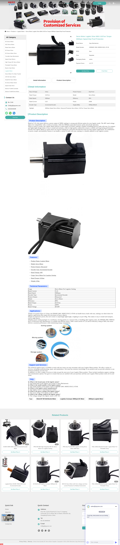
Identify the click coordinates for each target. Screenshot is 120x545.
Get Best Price (85, 71)
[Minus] (116, 506)
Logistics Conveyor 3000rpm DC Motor (72, 399)
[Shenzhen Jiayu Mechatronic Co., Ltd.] (11, 3)
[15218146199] (49, 531)
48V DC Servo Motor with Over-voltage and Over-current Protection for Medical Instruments (75, 484)
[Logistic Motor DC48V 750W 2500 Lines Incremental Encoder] (15, 470)
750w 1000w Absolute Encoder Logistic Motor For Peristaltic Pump (104, 447)
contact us (85, 3)
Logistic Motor (20, 31)
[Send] (116, 542)
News (6, 518)
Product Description (64, 80)
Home (53, 3)
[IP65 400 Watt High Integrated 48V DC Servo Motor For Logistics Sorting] (45, 432)
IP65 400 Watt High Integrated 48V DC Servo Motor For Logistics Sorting (45, 447)
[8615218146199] (45, 531)
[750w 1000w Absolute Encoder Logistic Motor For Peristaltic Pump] (104, 432)
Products (13, 31)
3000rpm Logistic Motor (96, 399)
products (68, 3)
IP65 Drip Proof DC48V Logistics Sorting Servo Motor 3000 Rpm (75, 447)
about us (60, 3)
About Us (8, 512)
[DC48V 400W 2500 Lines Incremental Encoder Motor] (15, 432)
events (76, 3)
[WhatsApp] (6, 113)
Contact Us (8, 524)
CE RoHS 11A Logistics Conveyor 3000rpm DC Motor (45, 484)
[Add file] (88, 542)
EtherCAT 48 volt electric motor (46, 399)
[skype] (14, 113)
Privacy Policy (22, 541)
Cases (7, 521)
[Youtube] (42, 531)
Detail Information (39, 80)
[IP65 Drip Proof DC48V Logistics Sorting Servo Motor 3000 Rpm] (75, 432)
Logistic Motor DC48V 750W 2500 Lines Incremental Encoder (15, 484)
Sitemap (30, 541)
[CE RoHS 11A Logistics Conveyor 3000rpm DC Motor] (45, 470)
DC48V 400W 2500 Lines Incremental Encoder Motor (15, 447)
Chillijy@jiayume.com (14, 105)
